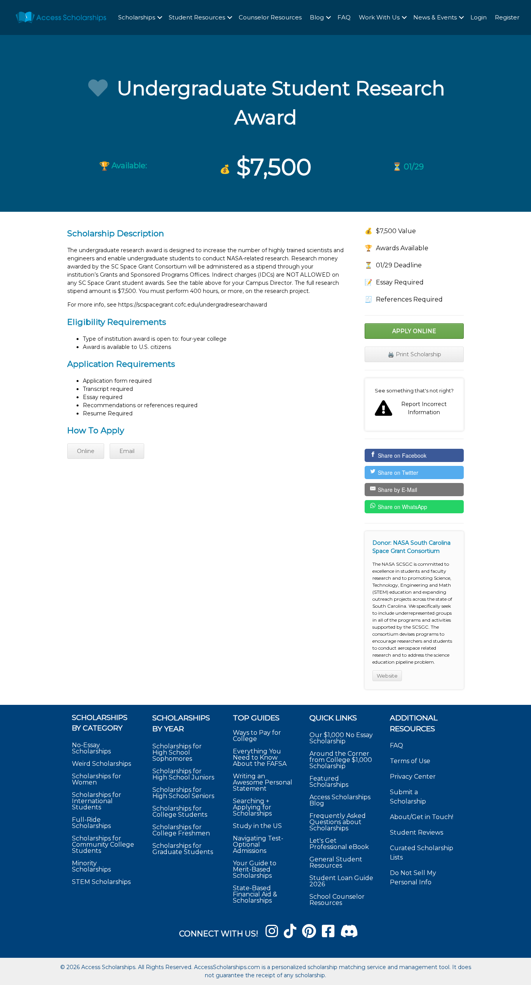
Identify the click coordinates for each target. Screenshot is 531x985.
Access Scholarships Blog (339, 800)
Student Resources (197, 17)
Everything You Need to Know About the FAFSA (259, 757)
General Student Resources (335, 862)
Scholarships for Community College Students (103, 844)
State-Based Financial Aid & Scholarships (255, 894)
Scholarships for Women (96, 779)
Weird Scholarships (101, 763)
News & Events (435, 17)
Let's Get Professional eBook (339, 844)
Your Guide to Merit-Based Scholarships (254, 869)
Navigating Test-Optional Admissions (258, 844)
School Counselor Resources (337, 900)
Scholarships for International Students (96, 801)
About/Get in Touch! (421, 817)
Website (387, 676)
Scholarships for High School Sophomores (177, 752)
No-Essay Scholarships (91, 748)
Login (478, 17)
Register (507, 17)
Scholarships (136, 17)
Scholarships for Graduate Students (182, 849)
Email (126, 451)
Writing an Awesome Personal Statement (262, 782)
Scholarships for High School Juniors (183, 774)
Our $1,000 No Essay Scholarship (341, 738)
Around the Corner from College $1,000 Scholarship (340, 760)
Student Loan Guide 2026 (341, 881)
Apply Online (414, 331)
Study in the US (257, 826)
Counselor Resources (270, 17)
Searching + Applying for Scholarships (252, 807)
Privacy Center (413, 776)
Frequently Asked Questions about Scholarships (337, 822)
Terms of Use (410, 761)
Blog (317, 17)
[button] (159, 17)
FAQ (344, 17)
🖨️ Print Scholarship (414, 354)
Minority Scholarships (91, 866)
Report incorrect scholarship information (414, 404)
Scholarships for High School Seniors (183, 793)
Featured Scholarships (329, 781)
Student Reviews (416, 832)
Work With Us (379, 17)
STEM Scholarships (101, 882)
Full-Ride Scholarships (91, 823)
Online (85, 451)
